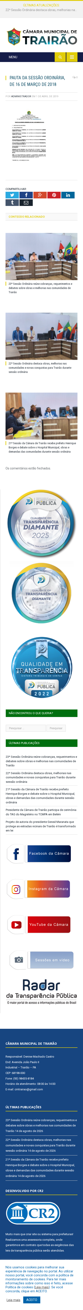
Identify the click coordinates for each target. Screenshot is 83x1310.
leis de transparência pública (24, 1250)
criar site (31, 1234)
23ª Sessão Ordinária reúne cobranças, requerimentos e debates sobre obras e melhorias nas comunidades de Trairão (40, 288)
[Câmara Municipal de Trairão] (41, 36)
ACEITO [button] (31, 1300)
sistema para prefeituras (57, 1234)
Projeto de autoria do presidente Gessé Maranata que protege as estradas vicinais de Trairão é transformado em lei (41, 826)
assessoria (34, 1239)
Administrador (21, 96)
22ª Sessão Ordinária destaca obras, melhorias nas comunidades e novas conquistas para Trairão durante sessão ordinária (43, 10)
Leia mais (42, 1287)
